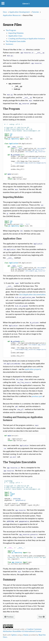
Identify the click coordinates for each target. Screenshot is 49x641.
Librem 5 (26, 3)
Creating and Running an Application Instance (26, 38)
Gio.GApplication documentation (32, 294)
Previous (9, 617)
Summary (9, 44)
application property (33, 369)
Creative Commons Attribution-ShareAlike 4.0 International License (22, 630)
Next (41, 617)
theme (25, 635)
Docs (5, 12)
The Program (11, 30)
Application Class (15, 36)
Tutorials (35, 12)
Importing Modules (16, 33)
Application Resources (12, 15)
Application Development (19, 12)
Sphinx (14, 635)
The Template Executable (16, 41)
